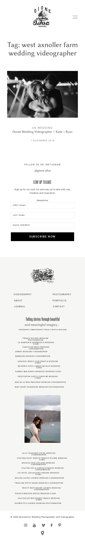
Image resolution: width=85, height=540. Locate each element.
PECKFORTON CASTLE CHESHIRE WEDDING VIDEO (38, 377)
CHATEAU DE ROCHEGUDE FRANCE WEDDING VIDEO (39, 499)
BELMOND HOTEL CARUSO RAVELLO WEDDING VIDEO (39, 367)
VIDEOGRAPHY (23, 294)
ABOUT (18, 300)
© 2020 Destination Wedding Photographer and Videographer (42, 517)
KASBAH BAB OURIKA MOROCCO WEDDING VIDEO (38, 371)
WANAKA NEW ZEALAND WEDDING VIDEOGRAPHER (38, 464)
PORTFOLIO (60, 300)
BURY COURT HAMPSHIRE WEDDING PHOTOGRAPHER (39, 387)
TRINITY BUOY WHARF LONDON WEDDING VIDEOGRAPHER (41, 489)
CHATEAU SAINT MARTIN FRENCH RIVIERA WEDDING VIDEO (42, 459)
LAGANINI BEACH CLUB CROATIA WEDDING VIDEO (38, 362)
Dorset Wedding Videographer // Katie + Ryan (42, 109)
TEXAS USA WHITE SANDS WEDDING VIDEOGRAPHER (39, 483)
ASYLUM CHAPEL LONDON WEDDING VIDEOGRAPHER (39, 478)
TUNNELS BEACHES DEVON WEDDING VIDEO (35, 493)
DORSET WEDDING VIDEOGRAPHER (31, 351)
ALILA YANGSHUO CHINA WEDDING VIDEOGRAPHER (39, 454)
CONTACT (59, 306)
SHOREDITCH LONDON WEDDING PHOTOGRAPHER (38, 503)
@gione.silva (42, 170)
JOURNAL (20, 306)
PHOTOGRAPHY (62, 294)
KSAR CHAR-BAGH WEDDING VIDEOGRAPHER (36, 348)
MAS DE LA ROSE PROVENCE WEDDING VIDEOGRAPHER (40, 382)
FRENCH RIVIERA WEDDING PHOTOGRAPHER (35, 339)
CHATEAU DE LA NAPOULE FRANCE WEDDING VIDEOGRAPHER (43, 469)
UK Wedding (42, 127)
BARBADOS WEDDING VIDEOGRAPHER (32, 356)
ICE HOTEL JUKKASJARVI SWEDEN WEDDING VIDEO (38, 474)
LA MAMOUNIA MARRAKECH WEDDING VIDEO (36, 343)
